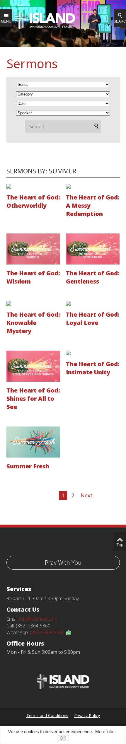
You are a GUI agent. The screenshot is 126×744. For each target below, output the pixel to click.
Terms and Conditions (47, 715)
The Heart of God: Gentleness (93, 277)
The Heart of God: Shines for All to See (33, 398)
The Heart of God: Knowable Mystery (33, 322)
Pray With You (63, 562)
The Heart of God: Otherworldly (33, 201)
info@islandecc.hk (38, 619)
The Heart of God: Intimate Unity (93, 368)
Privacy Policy (87, 715)
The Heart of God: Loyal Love (93, 318)
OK (63, 738)
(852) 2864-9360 (48, 632)
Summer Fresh (27, 466)
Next (87, 495)
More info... (106, 731)
